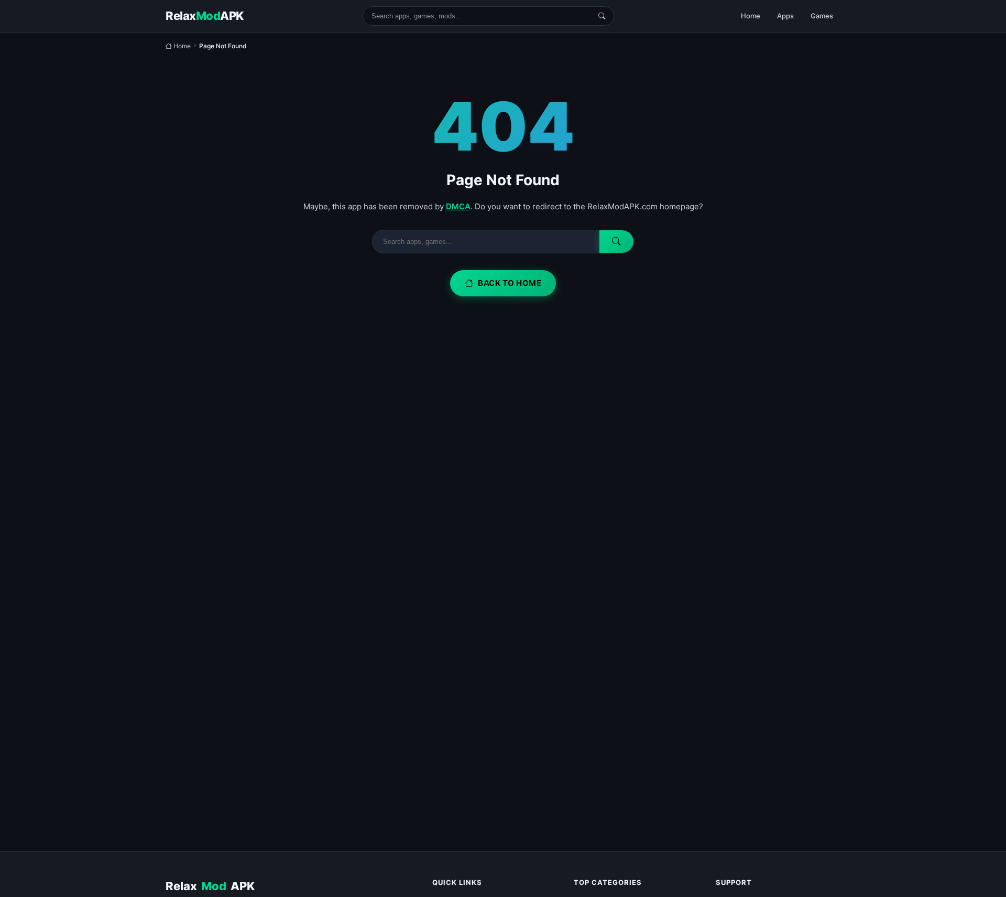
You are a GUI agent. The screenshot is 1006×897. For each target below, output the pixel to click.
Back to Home (509, 283)
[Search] (602, 16)
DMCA (458, 206)
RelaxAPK (210, 886)
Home (750, 16)
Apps (785, 16)
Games (822, 16)
